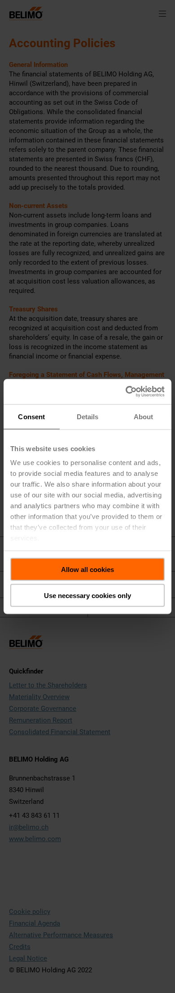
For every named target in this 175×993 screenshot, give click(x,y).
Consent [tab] (31, 416)
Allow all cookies (87, 569)
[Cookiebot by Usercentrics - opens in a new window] (126, 392)
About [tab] (143, 416)
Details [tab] (88, 416)
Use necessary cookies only (87, 595)
